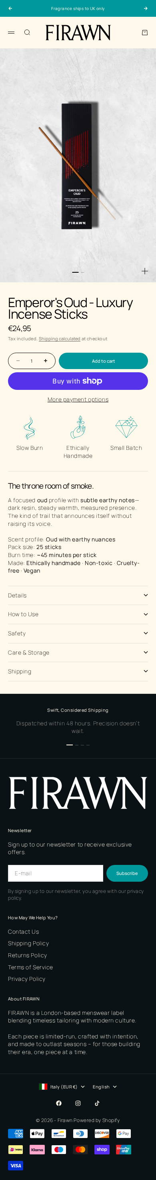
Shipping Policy (28, 943)
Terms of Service (30, 967)
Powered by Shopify (97, 1120)
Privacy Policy (27, 978)
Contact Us (23, 931)
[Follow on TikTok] (97, 1103)
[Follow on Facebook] (59, 1103)
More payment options (78, 399)
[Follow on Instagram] (78, 1103)
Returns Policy (27, 955)
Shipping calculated (59, 338)
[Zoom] (145, 271)
